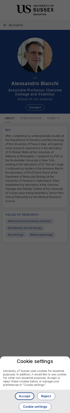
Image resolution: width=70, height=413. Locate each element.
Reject (46, 396)
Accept (24, 396)
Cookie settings (35, 407)
